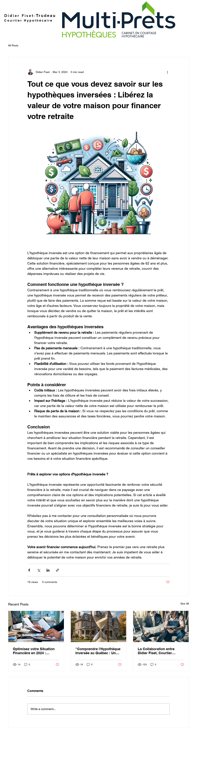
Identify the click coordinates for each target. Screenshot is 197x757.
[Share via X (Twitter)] (38, 570)
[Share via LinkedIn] (48, 570)
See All (184, 603)
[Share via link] (57, 570)
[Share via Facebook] (29, 570)
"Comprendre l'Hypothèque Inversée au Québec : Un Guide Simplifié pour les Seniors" (97, 651)
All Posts (13, 45)
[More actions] (167, 72)
